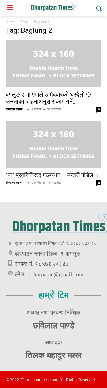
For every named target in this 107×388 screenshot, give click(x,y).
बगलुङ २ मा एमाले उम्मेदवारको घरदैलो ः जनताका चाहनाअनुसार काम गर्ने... (49, 98)
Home (10, 21)
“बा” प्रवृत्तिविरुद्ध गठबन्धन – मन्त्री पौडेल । (52, 175)
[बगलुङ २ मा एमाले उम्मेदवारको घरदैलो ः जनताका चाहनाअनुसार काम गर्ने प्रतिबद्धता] (53, 63)
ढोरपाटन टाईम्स (14, 109)
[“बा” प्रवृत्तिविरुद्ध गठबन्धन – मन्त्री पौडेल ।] (53, 144)
